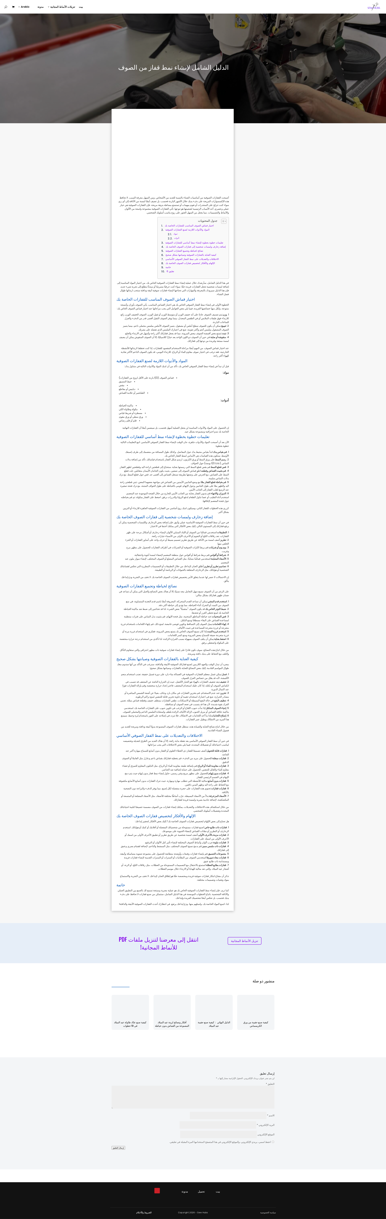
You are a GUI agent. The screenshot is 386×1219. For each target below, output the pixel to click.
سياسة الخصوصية (268, 1212)
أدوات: (176, 238)
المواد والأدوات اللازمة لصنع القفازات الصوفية (187, 229)
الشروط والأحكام (144, 1212)
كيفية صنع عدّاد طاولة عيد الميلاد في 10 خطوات (130, 1024)
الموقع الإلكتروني (265, 1134)
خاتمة (168, 267)
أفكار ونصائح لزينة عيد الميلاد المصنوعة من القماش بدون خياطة (172, 1024)
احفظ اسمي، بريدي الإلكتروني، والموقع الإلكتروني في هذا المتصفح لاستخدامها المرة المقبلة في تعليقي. (220, 1142)
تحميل (201, 1191)
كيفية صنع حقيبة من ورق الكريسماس (255, 1024)
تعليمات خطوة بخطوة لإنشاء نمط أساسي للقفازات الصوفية (194, 242)
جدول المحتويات (207, 221)
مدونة (41, 7)
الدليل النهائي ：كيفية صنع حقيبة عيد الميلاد (214, 1024)
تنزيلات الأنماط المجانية (62, 7)
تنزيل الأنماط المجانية (244, 941)
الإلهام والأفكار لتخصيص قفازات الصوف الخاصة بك (190, 263)
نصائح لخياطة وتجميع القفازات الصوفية (184, 250)
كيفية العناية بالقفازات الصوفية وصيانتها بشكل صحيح (191, 254)
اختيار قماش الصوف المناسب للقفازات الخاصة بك (189, 225)
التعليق (270, 1084)
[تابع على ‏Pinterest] (157, 1190)
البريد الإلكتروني (265, 1125)
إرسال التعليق (118, 1147)
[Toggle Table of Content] (222, 221)
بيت (81, 7)
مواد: (176, 233)
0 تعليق (170, 271)
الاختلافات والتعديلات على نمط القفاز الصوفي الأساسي (192, 259)
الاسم (270, 1115)
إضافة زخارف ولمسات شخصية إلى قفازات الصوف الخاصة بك (196, 246)
